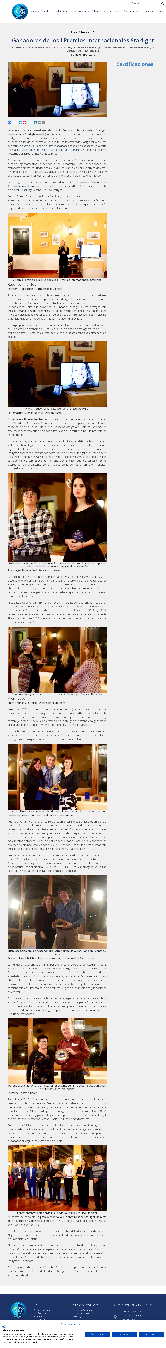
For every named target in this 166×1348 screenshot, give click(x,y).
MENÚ (37, 1305)
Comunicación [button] (132, 10)
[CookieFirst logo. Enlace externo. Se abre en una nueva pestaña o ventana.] (3, 1326)
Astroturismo (82, 10)
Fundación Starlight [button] (39, 10)
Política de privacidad (71, 1324)
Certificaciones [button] (63, 10)
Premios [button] (148, 10)
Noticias (86, 32)
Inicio (74, 32)
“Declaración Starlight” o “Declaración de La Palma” (50, 150)
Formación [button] (113, 10)
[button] (15, 89)
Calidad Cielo (98, 10)
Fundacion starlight (85, 1305)
